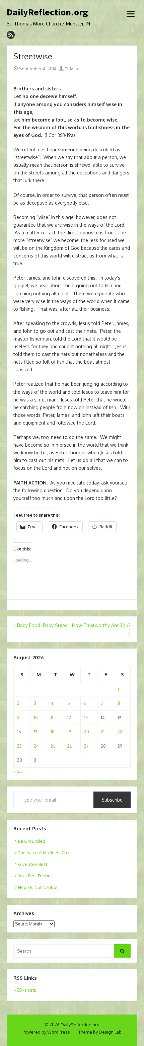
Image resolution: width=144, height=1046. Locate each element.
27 (86, 746)
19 (69, 731)
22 (120, 731)
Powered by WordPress (46, 1032)
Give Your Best (32, 864)
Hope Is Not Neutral (38, 887)
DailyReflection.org (47, 12)
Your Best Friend (34, 875)
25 (53, 746)
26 (69, 746)
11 (52, 717)
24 (36, 746)
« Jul (17, 771)
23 (19, 746)
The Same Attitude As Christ (45, 852)
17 (36, 731)
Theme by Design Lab (100, 1032)
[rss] (11, 35)
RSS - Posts (24, 990)
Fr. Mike (72, 68)
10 (36, 717)
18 (53, 731)
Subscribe (112, 800)
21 (102, 731)
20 (86, 731)
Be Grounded (31, 841)
